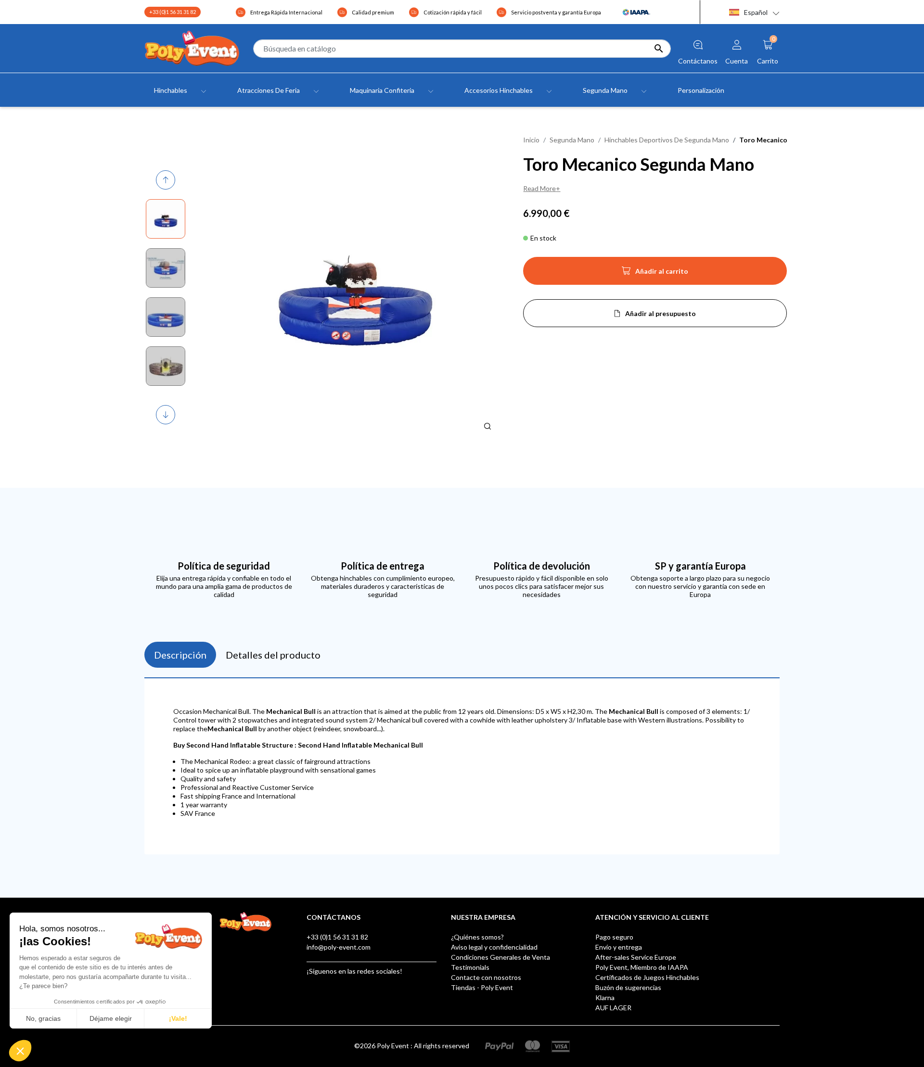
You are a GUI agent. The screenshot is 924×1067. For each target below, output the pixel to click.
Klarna (605, 997)
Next (166, 415)
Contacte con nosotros (486, 977)
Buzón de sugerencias (628, 987)
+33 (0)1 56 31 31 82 (172, 12)
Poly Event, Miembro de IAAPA (641, 967)
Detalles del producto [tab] (273, 655)
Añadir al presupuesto (660, 313)
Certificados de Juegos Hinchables (647, 977)
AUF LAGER (613, 1007)
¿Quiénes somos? (477, 937)
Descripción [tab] (180, 655)
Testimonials (470, 967)
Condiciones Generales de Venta (500, 957)
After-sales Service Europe (635, 957)
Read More (539, 188)
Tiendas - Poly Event (482, 987)
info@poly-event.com (339, 947)
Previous (167, 180)
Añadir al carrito (655, 274)
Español (756, 12)
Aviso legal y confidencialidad (494, 947)
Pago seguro (614, 937)
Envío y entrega (618, 947)
